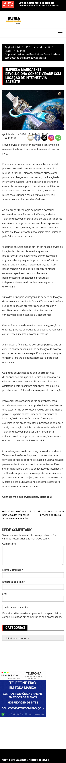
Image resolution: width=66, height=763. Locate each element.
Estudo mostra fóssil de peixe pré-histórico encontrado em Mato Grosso (39, 4)
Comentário (9, 543)
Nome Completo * (12, 569)
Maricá (12, 137)
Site (4, 593)
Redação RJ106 (39, 134)
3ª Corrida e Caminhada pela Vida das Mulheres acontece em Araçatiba (17, 515)
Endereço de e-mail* (13, 581)
